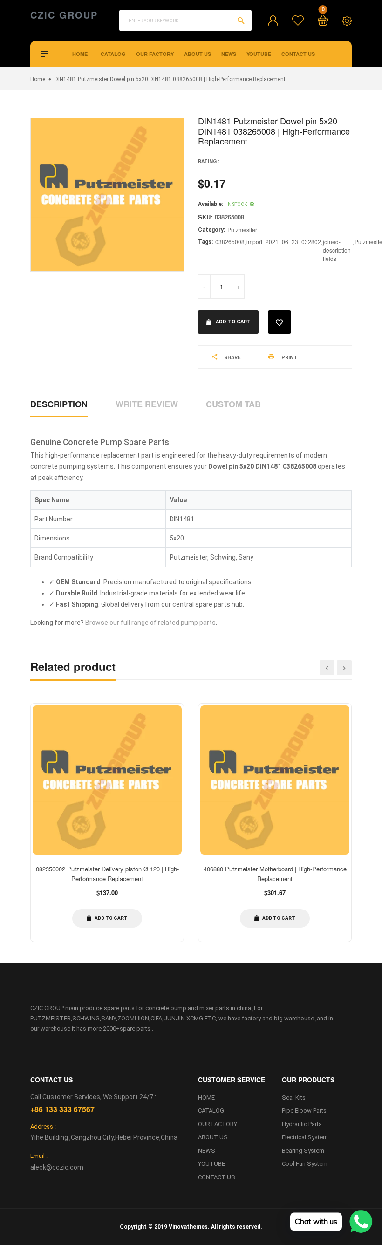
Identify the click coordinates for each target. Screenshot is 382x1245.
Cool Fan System (304, 1163)
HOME (80, 53)
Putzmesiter (242, 229)
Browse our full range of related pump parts (150, 622)
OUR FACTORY (155, 53)
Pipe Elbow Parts (304, 1110)
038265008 (230, 242)
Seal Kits (294, 1097)
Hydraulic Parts (302, 1124)
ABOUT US (197, 53)
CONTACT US (298, 53)
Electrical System (305, 1137)
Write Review (147, 404)
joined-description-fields (338, 250)
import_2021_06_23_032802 (283, 242)
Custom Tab (233, 404)
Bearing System (303, 1150)
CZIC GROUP (64, 15)
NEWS (228, 53)
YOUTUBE (258, 53)
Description (59, 404)
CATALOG (113, 53)
